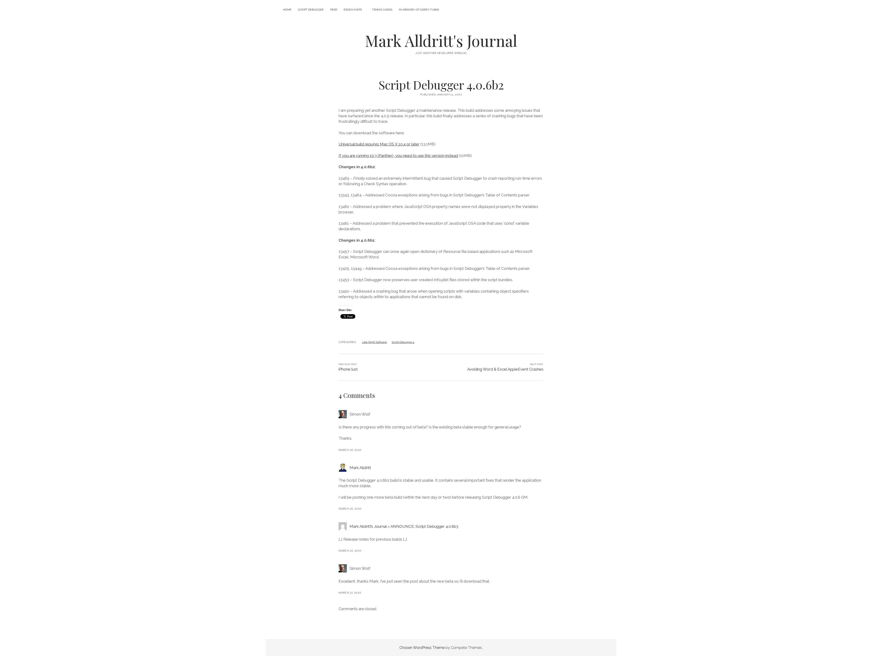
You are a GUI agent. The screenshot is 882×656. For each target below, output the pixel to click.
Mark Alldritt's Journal (441, 40)
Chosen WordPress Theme (422, 647)
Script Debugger (311, 9)
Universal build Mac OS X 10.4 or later (379, 144)
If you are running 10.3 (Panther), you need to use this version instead (398, 155)
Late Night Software (374, 342)
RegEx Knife (353, 9)
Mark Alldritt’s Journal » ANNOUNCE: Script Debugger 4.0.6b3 (404, 526)
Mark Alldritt (360, 467)
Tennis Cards (382, 9)
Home (287, 9)
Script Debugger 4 (403, 342)
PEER (333, 9)
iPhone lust (348, 369)
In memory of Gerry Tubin (419, 9)
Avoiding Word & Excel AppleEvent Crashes (505, 369)
